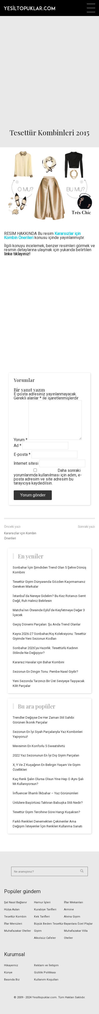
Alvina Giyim (72, 916)
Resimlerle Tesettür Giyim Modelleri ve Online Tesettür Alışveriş (29, 8)
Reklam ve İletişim (46, 965)
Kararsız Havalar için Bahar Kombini (38, 662)
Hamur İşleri (42, 902)
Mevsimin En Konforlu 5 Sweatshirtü (39, 746)
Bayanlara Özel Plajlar (78, 923)
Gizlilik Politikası (45, 972)
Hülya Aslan (12, 909)
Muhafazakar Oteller (17, 930)
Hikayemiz (11, 965)
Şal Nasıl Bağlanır (15, 902)
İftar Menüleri (13, 923)
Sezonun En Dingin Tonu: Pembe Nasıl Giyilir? (45, 671)
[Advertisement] (49, 70)
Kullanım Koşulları (46, 979)
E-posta (22, 454)
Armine (69, 909)
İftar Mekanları (73, 902)
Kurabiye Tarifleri (45, 909)
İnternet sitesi (26, 463)
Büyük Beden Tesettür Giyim (48, 927)
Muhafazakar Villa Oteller (76, 934)
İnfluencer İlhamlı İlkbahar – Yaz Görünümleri (45, 793)
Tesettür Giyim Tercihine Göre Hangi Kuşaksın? (46, 812)
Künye (8, 972)
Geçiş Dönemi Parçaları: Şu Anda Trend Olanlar (46, 624)
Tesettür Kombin (15, 916)
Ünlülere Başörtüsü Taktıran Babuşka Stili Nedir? (48, 802)
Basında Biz (12, 979)
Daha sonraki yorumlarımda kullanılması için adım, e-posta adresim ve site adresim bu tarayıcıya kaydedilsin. (48, 477)
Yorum (20, 439)
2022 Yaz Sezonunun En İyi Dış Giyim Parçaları (46, 755)
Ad (17, 445)
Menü (91, 8)
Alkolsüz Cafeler (45, 938)
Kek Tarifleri (42, 916)
